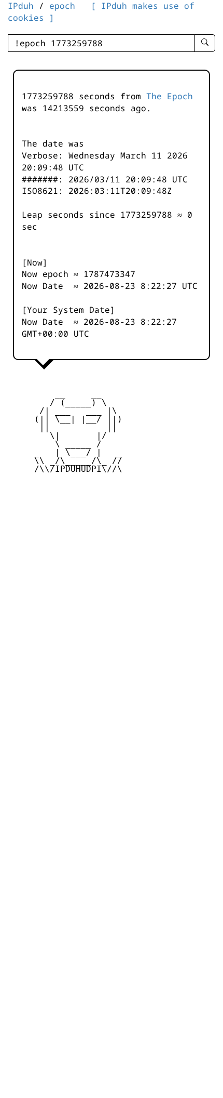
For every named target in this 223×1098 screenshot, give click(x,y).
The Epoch (169, 96)
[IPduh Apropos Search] (204, 43)
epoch (62, 5)
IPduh (21, 5)
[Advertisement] (111, 559)
